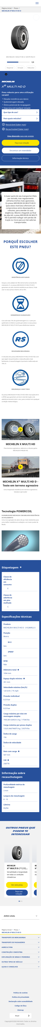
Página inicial (7, 8)
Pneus (16, 8)
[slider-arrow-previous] (4, 62)
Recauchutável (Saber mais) (17, 129)
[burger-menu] (37, 3)
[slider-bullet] (19, 901)
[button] (6, 74)
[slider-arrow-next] (37, 62)
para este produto (20, 136)
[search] (32, 3)
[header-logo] (10, 3)
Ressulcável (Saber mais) (15, 124)
